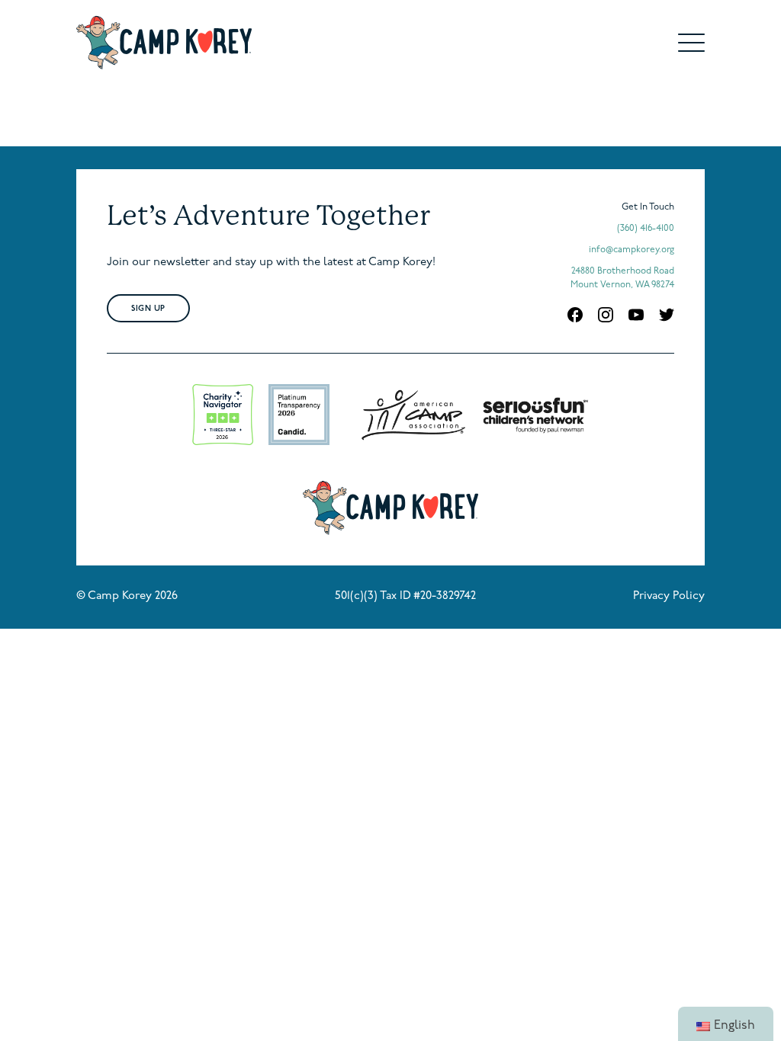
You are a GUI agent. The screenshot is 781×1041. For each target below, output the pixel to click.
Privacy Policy (669, 596)
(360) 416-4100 (645, 228)
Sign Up (148, 309)
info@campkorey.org (631, 250)
